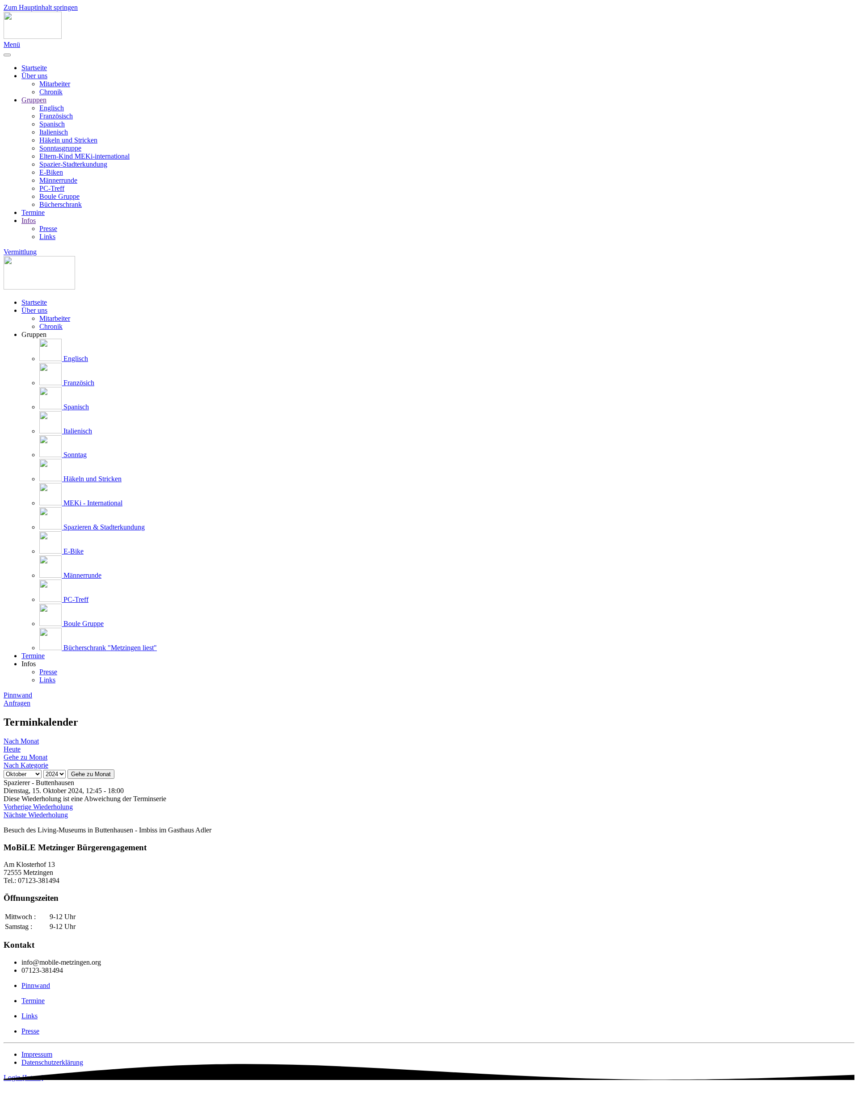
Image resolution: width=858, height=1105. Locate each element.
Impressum (36, 1054)
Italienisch (53, 132)
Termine (33, 212)
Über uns (34, 76)
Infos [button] (28, 664)
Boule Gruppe (59, 196)
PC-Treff (51, 188)
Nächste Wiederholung (36, 815)
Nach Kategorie (26, 765)
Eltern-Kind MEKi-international (84, 156)
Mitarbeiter (54, 84)
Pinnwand (18, 695)
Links (47, 236)
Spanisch (52, 124)
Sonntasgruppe (60, 148)
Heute (12, 749)
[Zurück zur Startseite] (33, 36)
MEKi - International (92, 503)
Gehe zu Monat (91, 774)
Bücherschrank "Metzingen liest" (109, 647)
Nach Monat (21, 741)
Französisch (56, 116)
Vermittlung (20, 252)
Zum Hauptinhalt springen (41, 7)
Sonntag (74, 454)
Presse (48, 228)
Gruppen (33, 100)
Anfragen (17, 703)
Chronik (51, 92)
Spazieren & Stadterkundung (103, 527)
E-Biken (51, 172)
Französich (78, 383)
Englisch (51, 108)
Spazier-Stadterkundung (73, 164)
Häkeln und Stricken (68, 140)
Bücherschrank (60, 204)
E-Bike (73, 551)
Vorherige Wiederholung (38, 807)
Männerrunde (58, 180)
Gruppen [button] (33, 334)
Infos (28, 220)
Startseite (34, 67)
